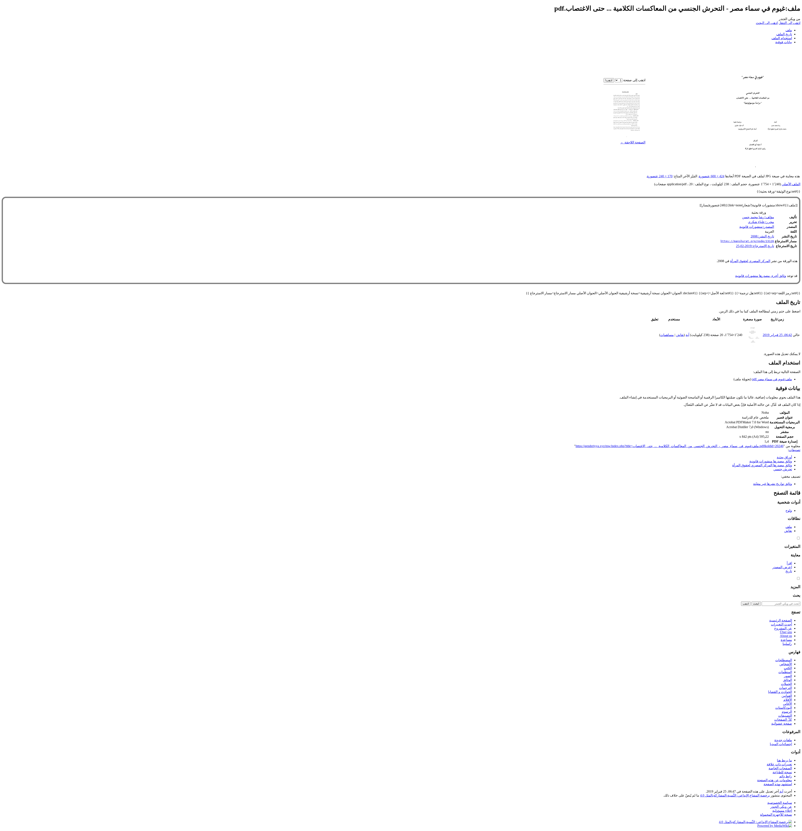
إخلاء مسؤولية (782, 810)
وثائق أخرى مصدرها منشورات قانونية (760, 276)
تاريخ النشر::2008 (762, 236)
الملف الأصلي (791, 184)
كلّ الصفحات (783, 719)
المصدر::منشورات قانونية (756, 226)
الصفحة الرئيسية (780, 620)
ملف (789, 30)
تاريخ (789, 571)
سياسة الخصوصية (779, 802)
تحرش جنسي (782, 469)
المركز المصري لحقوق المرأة (750, 261)
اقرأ (789, 563)
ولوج (789, 510)
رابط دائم (785, 776)
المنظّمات (785, 672)
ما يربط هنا (784, 760)
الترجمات (785, 688)
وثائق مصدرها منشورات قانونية (770, 461)
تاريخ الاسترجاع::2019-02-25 (755, 246)
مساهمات (667, 335)
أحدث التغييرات (781, 624)
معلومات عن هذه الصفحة (774, 780)
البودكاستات (783, 707)
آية (781, 791)
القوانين (787, 696)
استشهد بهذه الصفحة (778, 784)
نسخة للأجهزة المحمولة (776, 814)
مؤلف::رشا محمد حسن (758, 217)
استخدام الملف (782, 38)
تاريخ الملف (784, 34)
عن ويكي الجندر (781, 806)
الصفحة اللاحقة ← (632, 142)
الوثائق (787, 680)
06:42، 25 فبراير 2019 (777, 335)
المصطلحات (783, 660)
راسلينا (787, 644)
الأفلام (787, 700)
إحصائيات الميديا (781, 744)
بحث (796, 595)
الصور (788, 676)
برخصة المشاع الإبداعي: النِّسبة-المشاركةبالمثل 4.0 (735, 795)
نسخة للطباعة (782, 772)
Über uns (786, 632)
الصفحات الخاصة (780, 768)
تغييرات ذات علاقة (779, 764)
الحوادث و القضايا (780, 692)
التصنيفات (785, 715)
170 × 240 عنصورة (660, 176)
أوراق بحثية (784, 457)
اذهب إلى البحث (767, 23)
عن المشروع (783, 628)
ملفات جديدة (783, 740)
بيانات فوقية (783, 42)
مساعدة (786, 640)
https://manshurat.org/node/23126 (747, 241)
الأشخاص (785, 664)
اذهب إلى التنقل (789, 23)
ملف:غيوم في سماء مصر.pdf (772, 379)
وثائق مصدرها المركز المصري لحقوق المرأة (762, 465)
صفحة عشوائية (781, 723)
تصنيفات (794, 450)
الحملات (786, 684)
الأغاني (787, 703)
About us (786, 636)
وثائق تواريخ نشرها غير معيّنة (772, 484)
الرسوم (787, 711)
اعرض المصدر (782, 567)
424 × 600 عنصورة (711, 176)
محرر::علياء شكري (761, 222)
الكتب (788, 668)
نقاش (680, 335)
